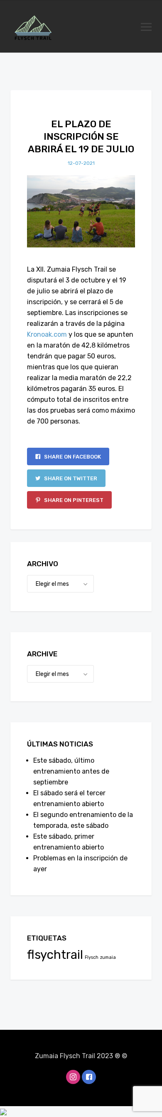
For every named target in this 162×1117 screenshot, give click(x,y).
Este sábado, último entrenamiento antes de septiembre (71, 771)
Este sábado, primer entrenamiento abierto (68, 841)
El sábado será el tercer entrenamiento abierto (69, 798)
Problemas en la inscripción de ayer (80, 863)
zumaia (108, 957)
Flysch (91, 957)
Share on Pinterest (73, 500)
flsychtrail (55, 955)
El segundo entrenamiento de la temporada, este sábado (83, 820)
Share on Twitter (70, 478)
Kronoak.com (47, 334)
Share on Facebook (72, 457)
